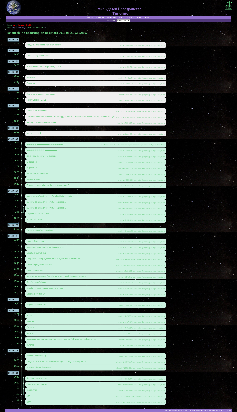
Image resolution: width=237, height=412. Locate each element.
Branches (111, 17)
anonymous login (19, 27)
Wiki (139, 17)
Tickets (130, 17)
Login (147, 17)
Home (90, 17)
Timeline (100, 17)
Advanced (111, 20)
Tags (121, 17)
